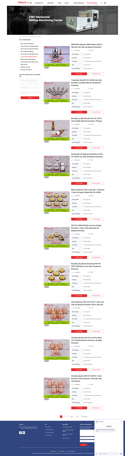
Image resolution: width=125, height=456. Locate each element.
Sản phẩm (24, 36)
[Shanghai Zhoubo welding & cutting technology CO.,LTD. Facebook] (20, 432)
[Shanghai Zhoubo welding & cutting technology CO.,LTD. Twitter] (23, 432)
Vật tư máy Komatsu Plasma (29, 56)
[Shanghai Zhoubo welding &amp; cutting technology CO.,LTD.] (23, 2)
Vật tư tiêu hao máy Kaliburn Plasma (30, 54)
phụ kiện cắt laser (25, 67)
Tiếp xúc (30, 97)
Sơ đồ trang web (53, 451)
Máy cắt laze (24, 64)
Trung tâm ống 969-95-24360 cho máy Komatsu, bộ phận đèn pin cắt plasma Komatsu (86, 82)
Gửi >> (83, 444)
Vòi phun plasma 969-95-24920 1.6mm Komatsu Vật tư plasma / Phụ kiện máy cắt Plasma (86, 378)
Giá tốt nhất (79, 73)
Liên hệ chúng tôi (48, 435)
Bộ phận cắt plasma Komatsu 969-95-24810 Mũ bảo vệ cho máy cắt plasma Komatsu (86, 266)
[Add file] (96, 453)
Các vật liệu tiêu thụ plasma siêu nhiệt (30, 62)
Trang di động (62, 451)
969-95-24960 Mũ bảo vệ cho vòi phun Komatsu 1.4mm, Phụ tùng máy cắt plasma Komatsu (86, 228)
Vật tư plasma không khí (27, 43)
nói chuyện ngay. (96, 73)
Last (77, 416)
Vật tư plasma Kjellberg (27, 51)
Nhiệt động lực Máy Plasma (28, 59)
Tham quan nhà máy (49, 429)
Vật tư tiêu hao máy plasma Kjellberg (30, 46)
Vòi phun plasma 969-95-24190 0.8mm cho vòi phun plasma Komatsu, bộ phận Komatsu (86, 340)
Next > (72, 416)
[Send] (121, 453)
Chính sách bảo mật (71, 451)
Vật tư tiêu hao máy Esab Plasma (29, 49)
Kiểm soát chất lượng (49, 432)
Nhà (20, 36)
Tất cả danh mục (65, 438)
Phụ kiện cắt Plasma (26, 69)
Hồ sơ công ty (48, 426)
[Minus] (121, 422)
